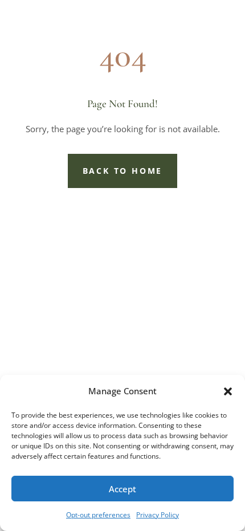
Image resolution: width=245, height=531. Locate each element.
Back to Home (123, 170)
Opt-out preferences (98, 515)
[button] (228, 391)
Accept (122, 489)
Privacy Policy (157, 515)
